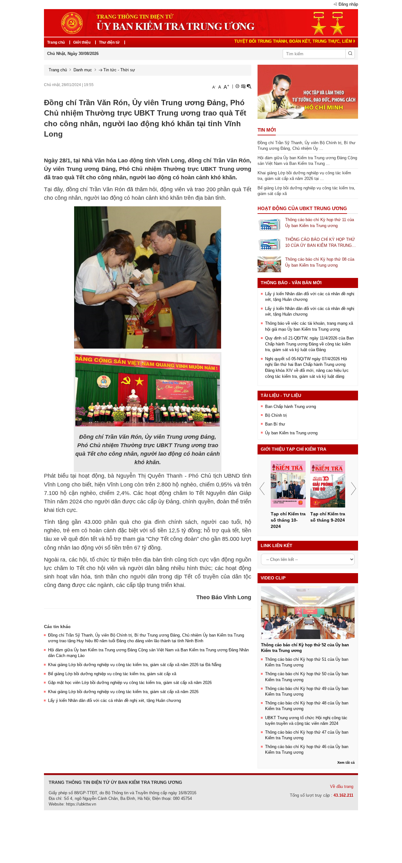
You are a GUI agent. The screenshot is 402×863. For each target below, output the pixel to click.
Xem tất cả (346, 762)
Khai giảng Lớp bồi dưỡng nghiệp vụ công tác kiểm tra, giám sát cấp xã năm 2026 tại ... (304, 176)
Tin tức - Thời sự (119, 70)
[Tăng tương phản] (243, 87)
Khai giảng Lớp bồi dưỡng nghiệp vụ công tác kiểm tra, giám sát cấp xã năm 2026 (123, 691)
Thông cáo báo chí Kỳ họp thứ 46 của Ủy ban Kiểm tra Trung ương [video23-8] (306, 749)
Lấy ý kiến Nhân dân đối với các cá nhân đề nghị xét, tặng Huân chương (114, 700)
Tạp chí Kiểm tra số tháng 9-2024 (327, 517)
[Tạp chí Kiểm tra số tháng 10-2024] (288, 484)
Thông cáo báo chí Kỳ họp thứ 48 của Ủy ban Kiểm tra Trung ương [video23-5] (306, 706)
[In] (237, 87)
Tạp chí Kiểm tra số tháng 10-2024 (288, 520)
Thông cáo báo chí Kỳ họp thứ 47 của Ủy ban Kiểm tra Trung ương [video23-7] (306, 735)
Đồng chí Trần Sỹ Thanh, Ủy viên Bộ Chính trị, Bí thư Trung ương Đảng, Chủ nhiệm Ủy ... (307, 145)
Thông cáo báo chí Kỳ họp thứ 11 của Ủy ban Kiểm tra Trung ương (319, 222)
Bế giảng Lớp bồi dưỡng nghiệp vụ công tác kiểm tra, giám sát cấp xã (112, 673)
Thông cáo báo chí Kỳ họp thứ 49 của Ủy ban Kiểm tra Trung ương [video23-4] (306, 691)
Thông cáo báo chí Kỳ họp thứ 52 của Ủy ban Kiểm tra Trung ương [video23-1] (305, 648)
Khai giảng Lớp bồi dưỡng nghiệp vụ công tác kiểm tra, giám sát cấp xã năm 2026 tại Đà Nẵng (134, 664)
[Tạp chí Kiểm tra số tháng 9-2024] (327, 484)
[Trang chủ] (201, 22)
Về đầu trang (341, 786)
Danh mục (82, 70)
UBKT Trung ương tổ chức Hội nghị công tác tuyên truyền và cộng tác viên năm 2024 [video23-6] (306, 720)
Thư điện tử (109, 42)
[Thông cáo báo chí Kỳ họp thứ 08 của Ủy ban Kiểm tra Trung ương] (269, 264)
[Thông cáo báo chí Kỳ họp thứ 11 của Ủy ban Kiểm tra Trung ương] (269, 224)
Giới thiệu (81, 42)
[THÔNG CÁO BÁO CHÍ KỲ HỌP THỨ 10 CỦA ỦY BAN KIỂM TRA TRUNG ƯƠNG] (269, 244)
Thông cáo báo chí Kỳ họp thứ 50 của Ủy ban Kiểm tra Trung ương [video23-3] (306, 676)
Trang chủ (56, 42)
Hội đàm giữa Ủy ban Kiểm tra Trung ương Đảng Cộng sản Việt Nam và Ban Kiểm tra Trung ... (307, 160)
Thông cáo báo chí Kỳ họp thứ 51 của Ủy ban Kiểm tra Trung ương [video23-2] (306, 662)
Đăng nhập (348, 4)
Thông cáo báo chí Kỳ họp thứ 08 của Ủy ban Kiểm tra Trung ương (319, 262)
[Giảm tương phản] (249, 87)
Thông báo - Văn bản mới (291, 282)
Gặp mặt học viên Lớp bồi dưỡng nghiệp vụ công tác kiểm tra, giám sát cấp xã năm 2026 (130, 682)
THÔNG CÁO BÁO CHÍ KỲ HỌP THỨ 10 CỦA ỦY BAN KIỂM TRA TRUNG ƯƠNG (320, 242)
